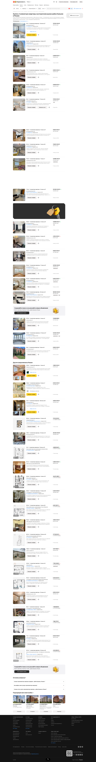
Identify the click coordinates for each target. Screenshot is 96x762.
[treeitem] (16, 5)
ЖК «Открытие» (29, 403)
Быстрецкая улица (29, 25)
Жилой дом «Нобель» (30, 566)
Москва (14, 718)
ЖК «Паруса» (28, 638)
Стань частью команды (30, 746)
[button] (56, 2)
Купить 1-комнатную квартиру (56, 736)
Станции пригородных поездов (77, 720)
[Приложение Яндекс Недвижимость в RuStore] (82, 754)
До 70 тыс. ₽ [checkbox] (32, 212)
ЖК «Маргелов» (29, 26)
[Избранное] (54, 2)
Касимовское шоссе (30, 71)
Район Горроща (41, 726)
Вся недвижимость (16, 746)
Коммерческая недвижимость (56, 723)
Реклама (22, 746)
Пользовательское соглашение (41, 746)
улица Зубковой (35, 463)
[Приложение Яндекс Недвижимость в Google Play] (78, 754)
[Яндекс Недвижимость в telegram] (82, 747)
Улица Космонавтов (29, 718)
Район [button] (71, 8)
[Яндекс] (81, 759)
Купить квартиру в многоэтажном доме (58, 734)
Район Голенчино (41, 720)
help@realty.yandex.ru (35, 753)
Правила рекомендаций (52, 746)
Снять (27, 733)
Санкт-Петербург (16, 720)
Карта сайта (64, 746)
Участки (52, 725)
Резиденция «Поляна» (30, 624)
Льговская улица (29, 402)
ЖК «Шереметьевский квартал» (32, 493)
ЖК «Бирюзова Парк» (30, 450)
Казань (14, 725)
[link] (81, 2)
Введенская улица (29, 367)
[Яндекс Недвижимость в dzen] (80, 747)
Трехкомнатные (16, 739)
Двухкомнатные (16, 734)
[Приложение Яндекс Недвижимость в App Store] (76, 754)
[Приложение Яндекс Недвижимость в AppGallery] (80, 754)
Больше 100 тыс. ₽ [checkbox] (19, 215)
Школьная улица (36, 521)
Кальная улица (29, 42)
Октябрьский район (41, 718)
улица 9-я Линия (29, 550)
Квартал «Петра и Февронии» (31, 192)
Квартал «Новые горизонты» (31, 654)
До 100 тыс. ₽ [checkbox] (40, 212)
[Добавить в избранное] (38, 35)
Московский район (41, 723)
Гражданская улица (29, 420)
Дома (52, 718)
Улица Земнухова (29, 726)
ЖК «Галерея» (28, 479)
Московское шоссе (29, 723)
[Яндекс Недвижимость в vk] (78, 747)
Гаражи (52, 720)
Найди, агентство (33, 31)
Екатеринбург (15, 723)
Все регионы (73, 718)
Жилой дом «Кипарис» (30, 508)
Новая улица (28, 565)
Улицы (72, 725)
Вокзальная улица (29, 434)
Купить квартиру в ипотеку (56, 741)
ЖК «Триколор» (29, 147)
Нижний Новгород (16, 726)
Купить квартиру (54, 733)
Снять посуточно (29, 734)
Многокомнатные (16, 733)
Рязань (27, 449)
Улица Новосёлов (29, 725)
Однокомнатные (16, 736)
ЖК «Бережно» (29, 537)
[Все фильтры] (14, 8)
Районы (72, 723)
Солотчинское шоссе (30, 100)
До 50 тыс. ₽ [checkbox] (25, 212)
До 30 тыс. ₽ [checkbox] (17, 212)
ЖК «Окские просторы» (30, 385)
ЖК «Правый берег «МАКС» (31, 609)
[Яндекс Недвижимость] (19, 2)
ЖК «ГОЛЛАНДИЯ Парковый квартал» (33, 421)
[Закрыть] (82, 8)
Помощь (59, 746)
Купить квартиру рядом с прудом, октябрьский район (60, 739)
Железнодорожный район (43, 725)
